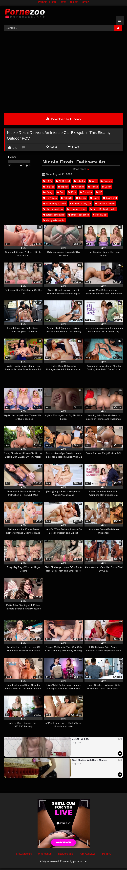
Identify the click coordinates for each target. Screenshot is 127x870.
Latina (96, 198)
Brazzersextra (24, 853)
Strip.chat (76, 742)
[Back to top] (116, 860)
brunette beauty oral (81, 203)
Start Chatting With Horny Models (89, 760)
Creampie (79, 187)
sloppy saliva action (55, 220)
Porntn (62, 1)
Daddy (49, 192)
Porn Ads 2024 (87, 853)
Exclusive (87, 192)
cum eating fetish (78, 209)
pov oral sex (101, 215)
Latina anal (111, 198)
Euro (73, 192)
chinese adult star (54, 209)
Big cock (108, 181)
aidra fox (81, 181)
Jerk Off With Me (80, 739)
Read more (79, 169)
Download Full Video (65, 119)
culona (94, 187)
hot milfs (68, 198)
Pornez (85, 1)
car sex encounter (106, 203)
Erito (62, 192)
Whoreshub (45, 853)
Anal (94, 181)
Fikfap (53, 1)
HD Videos (51, 198)
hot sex (82, 198)
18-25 (49, 181)
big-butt (64, 187)
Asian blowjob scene (56, 203)
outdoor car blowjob (55, 215)
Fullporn (73, 1)
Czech (108, 187)
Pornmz (42, 1)
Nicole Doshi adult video (104, 209)
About (53, 146)
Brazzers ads (65, 853)
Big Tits (50, 187)
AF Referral (64, 181)
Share (75, 146)
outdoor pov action (80, 215)
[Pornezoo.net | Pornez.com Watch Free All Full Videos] (63, 14)
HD (100, 192)
